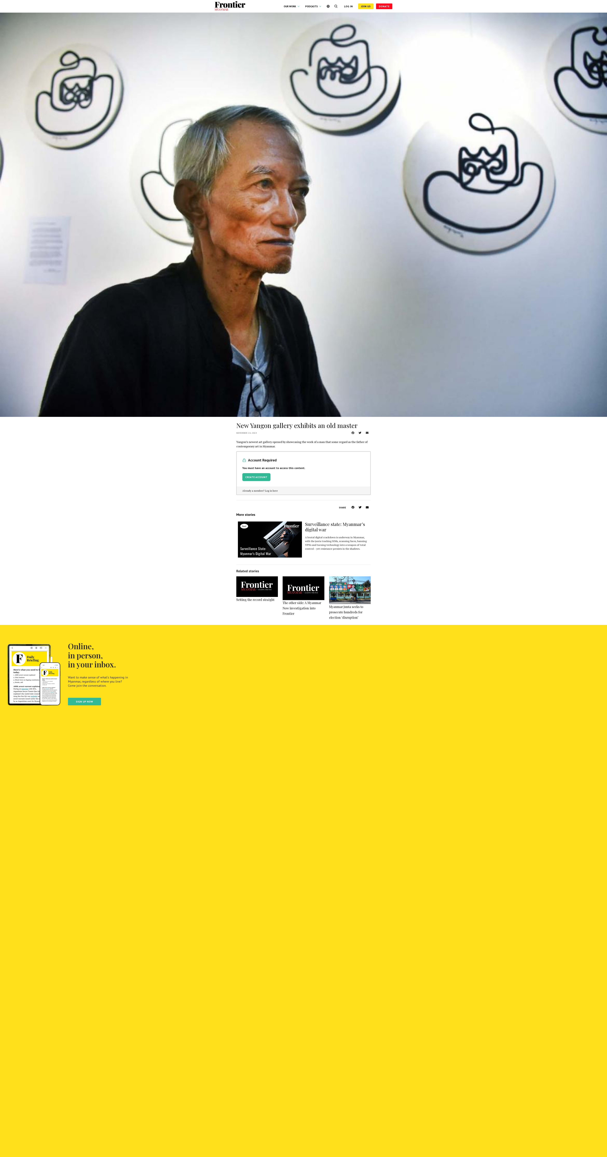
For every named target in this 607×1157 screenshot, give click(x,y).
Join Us (366, 6)
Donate (384, 6)
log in (348, 6)
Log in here (271, 490)
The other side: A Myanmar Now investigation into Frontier (302, 608)
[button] (352, 432)
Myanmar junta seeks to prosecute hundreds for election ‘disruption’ (346, 612)
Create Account (256, 477)
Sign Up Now (84, 701)
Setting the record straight (255, 599)
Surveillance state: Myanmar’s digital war (335, 526)
